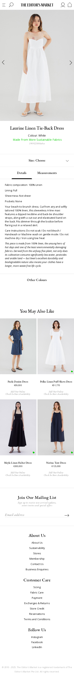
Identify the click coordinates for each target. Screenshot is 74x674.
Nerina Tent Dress (56, 462)
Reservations (37, 614)
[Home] (37, 5)
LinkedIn (37, 647)
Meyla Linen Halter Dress (18, 462)
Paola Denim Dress (18, 381)
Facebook (37, 642)
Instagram (37, 637)
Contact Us (37, 564)
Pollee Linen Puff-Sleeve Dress (56, 381)
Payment (37, 598)
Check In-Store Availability (18, 393)
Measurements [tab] (47, 173)
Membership (37, 559)
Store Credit (37, 609)
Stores (37, 553)
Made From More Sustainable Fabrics (37, 140)
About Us (37, 543)
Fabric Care (37, 593)
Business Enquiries (37, 570)
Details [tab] (21, 173)
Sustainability (37, 548)
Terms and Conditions (37, 619)
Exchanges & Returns (37, 603)
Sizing (37, 587)
